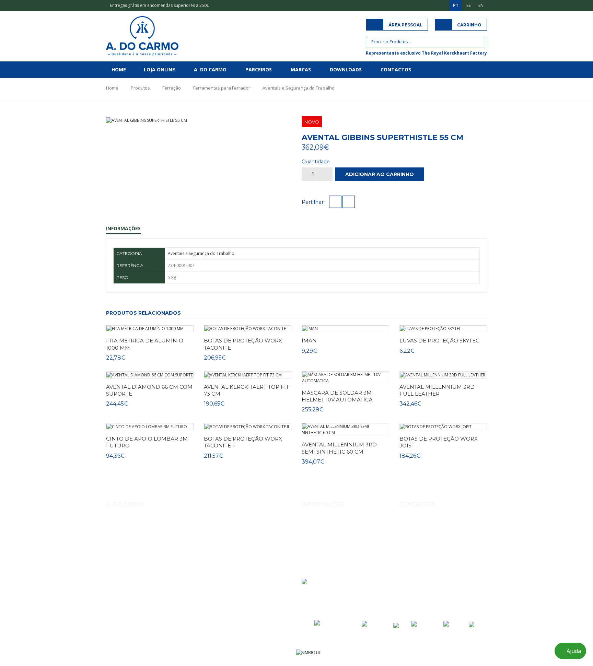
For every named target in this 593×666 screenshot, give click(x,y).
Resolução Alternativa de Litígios (333, 571)
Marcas (301, 69)
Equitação (140, 561)
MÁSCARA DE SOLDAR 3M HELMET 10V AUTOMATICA (337, 396)
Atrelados (209, 561)
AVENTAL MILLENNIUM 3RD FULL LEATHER (437, 390)
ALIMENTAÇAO (238, 561)
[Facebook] (421, 589)
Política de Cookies (320, 562)
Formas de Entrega (320, 523)
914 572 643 (419, 539)
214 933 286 (457, 555)
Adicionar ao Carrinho (379, 174)
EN (481, 5)
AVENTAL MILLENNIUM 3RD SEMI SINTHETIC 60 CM (339, 448)
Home (119, 69)
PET (261, 561)
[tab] (259, 120)
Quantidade (316, 162)
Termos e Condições (322, 543)
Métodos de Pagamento (325, 533)
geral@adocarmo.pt (426, 571)
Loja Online (159, 69)
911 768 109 (446, 539)
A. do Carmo (210, 69)
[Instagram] (405, 589)
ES (468, 5)
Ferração (171, 88)
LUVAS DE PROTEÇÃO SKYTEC (439, 340)
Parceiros (258, 69)
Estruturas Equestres (175, 561)
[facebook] (335, 202)
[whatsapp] (348, 202)
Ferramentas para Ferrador (221, 88)
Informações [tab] (123, 228)
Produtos (140, 88)
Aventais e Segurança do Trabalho (299, 88)
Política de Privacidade (324, 552)
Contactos (396, 69)
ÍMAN (309, 340)
